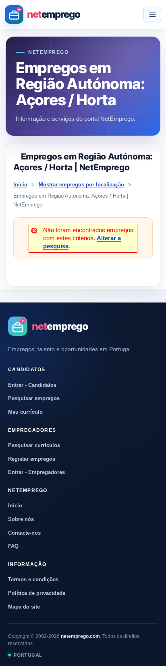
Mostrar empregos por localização (81, 185)
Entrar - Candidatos (32, 385)
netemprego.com (80, 636)
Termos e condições (33, 579)
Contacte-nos (24, 533)
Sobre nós (21, 519)
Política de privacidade (36, 593)
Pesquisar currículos (34, 445)
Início (20, 185)
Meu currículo (25, 412)
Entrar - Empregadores (36, 472)
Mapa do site (24, 607)
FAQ (13, 546)
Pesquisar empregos (34, 398)
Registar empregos (31, 459)
